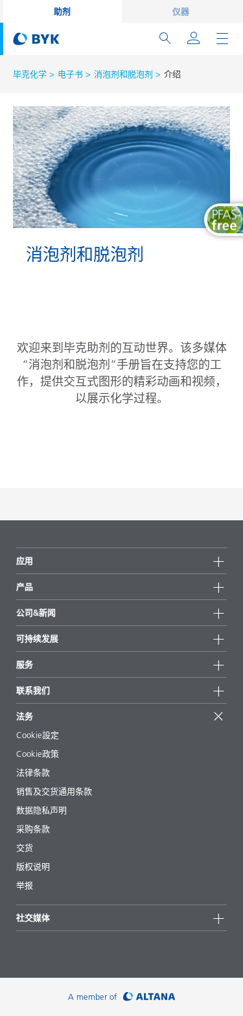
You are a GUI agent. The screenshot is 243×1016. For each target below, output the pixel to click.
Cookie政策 (37, 753)
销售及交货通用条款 (54, 791)
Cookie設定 (37, 735)
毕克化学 (30, 74)
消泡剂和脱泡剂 (123, 74)
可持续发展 (37, 638)
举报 (24, 885)
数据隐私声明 (41, 810)
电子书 (70, 74)
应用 (24, 560)
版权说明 (33, 866)
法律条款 (33, 772)
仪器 (180, 11)
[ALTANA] (149, 997)
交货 (24, 847)
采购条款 (33, 829)
